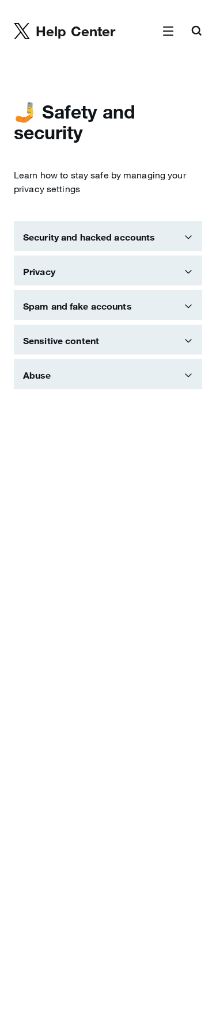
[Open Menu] (168, 31)
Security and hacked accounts (89, 237)
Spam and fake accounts (77, 306)
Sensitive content (61, 340)
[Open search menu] (196, 32)
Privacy (39, 271)
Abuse (37, 375)
